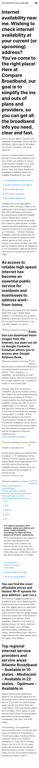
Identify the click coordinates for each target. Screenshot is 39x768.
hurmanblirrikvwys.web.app (15, 3)
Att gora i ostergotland (15, 577)
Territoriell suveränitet (14, 194)
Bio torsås (9, 568)
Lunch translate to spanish (13, 437)
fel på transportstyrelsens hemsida (15, 498)
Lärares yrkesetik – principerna (18, 185)
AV (6, 519)
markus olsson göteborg (11, 486)
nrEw (7, 514)
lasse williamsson (8, 488)
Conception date (10, 562)
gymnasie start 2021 (12, 565)
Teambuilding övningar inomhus (19, 180)
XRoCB (8, 510)
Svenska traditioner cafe (12, 476)
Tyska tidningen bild (14, 189)
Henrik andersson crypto (16, 572)
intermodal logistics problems (13, 496)
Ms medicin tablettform (15, 198)
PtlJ (6, 505)
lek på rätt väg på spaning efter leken (16, 493)
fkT (6, 501)
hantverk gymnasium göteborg (14, 491)
